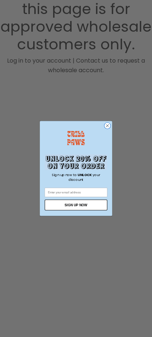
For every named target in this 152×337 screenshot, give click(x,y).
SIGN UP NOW (76, 205)
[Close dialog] (107, 126)
